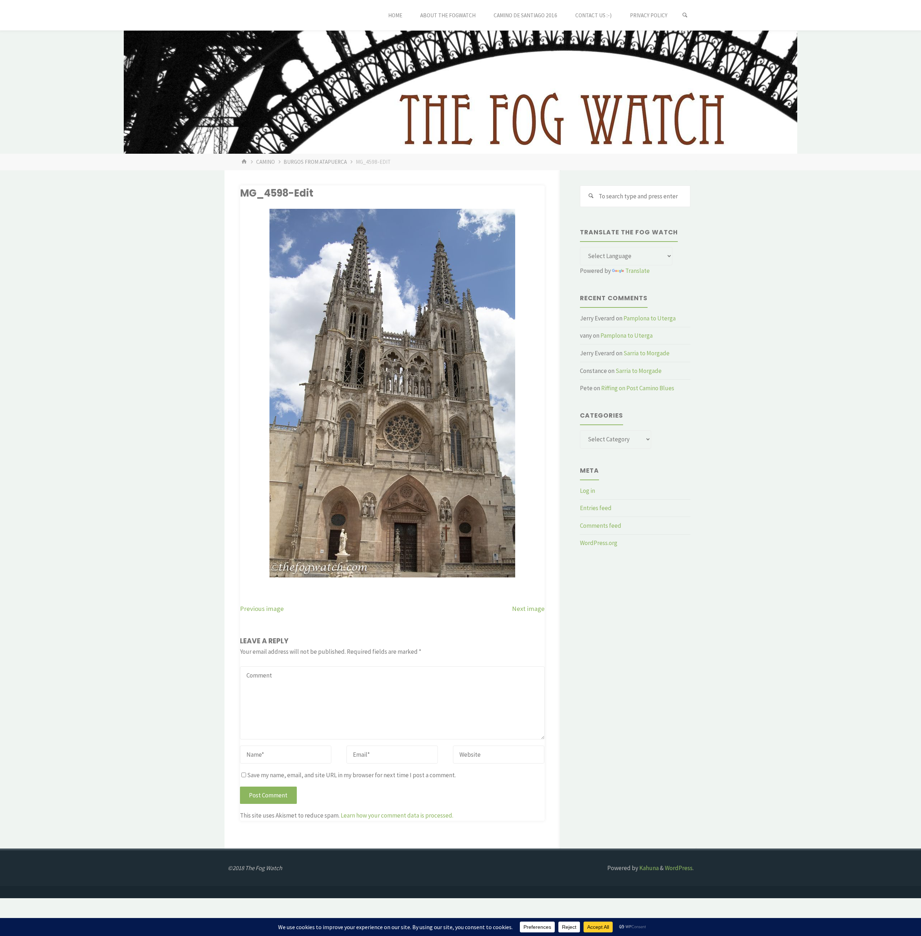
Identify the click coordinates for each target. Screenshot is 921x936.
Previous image (262, 608)
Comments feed (600, 526)
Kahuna (648, 868)
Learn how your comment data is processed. (397, 815)
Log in (587, 491)
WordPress (679, 868)
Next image (528, 608)
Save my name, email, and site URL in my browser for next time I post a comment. (351, 775)
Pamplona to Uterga (649, 318)
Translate (637, 271)
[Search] (685, 15)
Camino (265, 161)
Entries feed (596, 508)
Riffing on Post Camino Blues (637, 388)
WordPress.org (598, 543)
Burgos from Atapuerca (315, 161)
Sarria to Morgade (646, 353)
